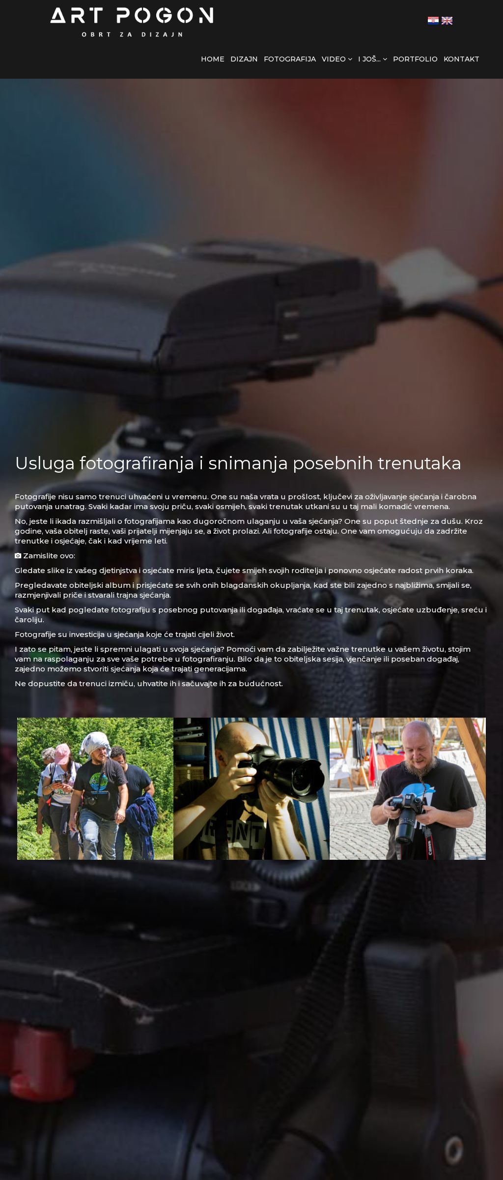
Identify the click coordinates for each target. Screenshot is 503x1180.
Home (212, 59)
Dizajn (244, 59)
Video (335, 59)
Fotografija (290, 59)
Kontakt (461, 59)
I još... (370, 59)
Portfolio (415, 59)
